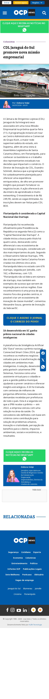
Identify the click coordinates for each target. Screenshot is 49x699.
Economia (18, 557)
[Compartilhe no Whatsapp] (43, 367)
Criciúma (17, 594)
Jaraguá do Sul (14, 588)
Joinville (38, 588)
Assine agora (21, 2)
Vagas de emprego (24, 580)
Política (33, 563)
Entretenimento (19, 563)
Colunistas (30, 557)
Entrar (6, 2)
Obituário (39, 574)
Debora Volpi (23, 102)
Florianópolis (29, 594)
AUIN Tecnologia (35, 625)
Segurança (13, 552)
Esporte (37, 552)
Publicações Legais (32, 569)
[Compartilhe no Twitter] (43, 360)
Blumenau (27, 588)
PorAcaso (27, 574)
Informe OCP (13, 569)
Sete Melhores (12, 574)
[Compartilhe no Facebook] (43, 353)
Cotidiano (26, 552)
